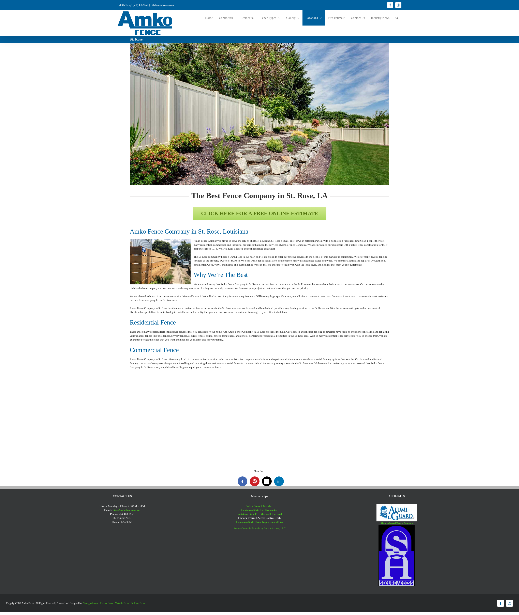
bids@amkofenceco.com (162, 5)
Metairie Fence (122, 603)
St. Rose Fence (138, 603)
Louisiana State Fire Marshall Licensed (259, 514)
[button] (396, 18)
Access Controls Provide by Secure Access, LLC (259, 528)
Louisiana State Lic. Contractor (259, 509)
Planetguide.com (90, 603)
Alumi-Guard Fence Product (396, 523)
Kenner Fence (106, 603)
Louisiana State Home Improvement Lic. (259, 521)
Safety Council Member (259, 506)
